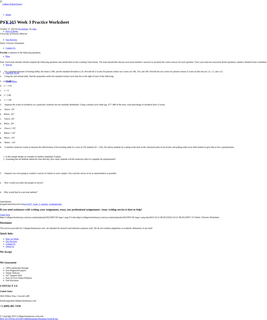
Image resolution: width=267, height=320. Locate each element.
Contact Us (10, 244)
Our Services (11, 241)
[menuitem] (8, 14)
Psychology (23, 29)
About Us (10, 246)
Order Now (5, 215)
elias (34, 29)
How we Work (12, 239)
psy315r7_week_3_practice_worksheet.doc (43, 204)
